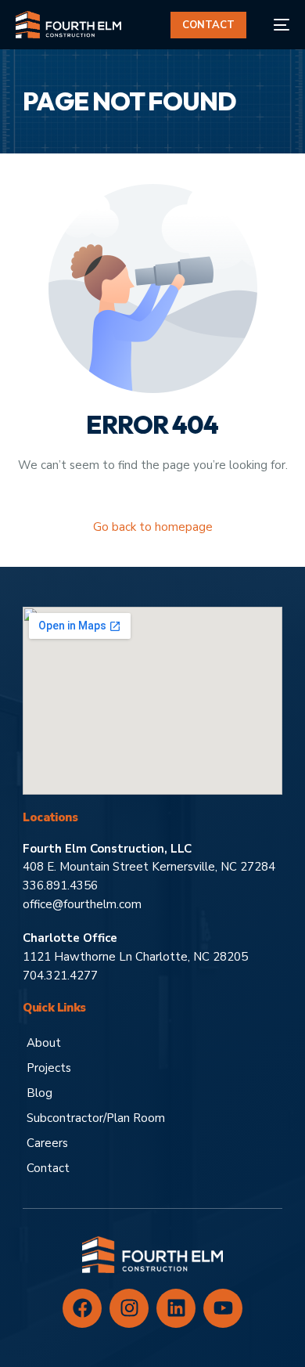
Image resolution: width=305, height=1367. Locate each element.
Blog (39, 1093)
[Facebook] (82, 1308)
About (44, 1043)
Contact (48, 1168)
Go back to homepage (153, 527)
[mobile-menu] (275, 24)
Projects (49, 1068)
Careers (47, 1143)
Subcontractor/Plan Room (96, 1118)
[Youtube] (222, 1308)
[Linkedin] (176, 1308)
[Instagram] (129, 1308)
